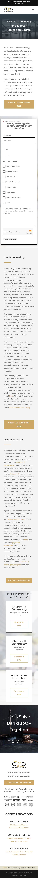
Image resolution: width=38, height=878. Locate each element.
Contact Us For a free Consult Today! (19, 741)
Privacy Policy (22, 875)
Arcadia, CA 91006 (19, 855)
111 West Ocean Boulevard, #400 (19, 838)
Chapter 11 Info (19, 658)
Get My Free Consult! (10, 239)
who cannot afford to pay (19, 407)
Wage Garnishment (13, 166)
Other (8, 203)
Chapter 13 (14, 474)
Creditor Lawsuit (12, 171)
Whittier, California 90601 (19, 828)
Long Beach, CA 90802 (19, 841)
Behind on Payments (13, 197)
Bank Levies (10, 192)
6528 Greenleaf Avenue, (19, 825)
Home (5, 868)
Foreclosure (10, 177)
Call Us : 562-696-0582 (19, 580)
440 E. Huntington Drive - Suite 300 (19, 852)
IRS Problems (11, 187)
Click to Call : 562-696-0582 (19, 104)
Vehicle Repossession (14, 182)
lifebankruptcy (16, 519)
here (11, 396)
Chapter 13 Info (19, 624)
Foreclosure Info (19, 693)
